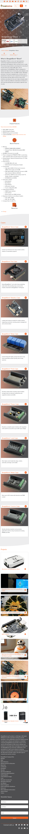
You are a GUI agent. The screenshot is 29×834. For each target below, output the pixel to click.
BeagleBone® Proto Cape (10, 369)
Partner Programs (5, 785)
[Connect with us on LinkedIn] (10, 1)
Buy (16, 6)
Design (4, 211)
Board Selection (4, 762)
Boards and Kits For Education (8, 763)
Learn (2, 778)
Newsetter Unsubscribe (6, 780)
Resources (3, 55)
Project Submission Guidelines (8, 786)
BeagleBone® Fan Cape (9, 261)
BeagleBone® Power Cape (10, 404)
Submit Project (4, 791)
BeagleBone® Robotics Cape (11, 298)
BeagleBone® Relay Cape (10, 334)
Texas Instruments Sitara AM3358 (8, 127)
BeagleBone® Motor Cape (10, 472)
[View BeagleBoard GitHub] (18, 1)
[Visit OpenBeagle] (15, 1)
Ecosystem (3, 768)
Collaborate (3, 766)
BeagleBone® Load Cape (10, 438)
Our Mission (3, 783)
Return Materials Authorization (8, 789)
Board (7, 50)
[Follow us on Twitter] (7, 1)
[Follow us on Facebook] (4, 1)
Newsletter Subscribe (6, 781)
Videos (2, 793)
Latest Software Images (6, 776)
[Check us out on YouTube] (13, 1)
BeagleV (3, 758)
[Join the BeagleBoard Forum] (21, 1)
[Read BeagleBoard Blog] (26, 1)
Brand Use (3, 765)
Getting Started (4, 775)
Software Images (13, 55)
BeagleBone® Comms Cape (11, 506)
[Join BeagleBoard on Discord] (24, 1)
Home (3, 50)
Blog (2, 760)
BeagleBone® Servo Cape (10, 227)
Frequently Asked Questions (7, 773)
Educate (3, 770)
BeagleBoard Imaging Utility (7, 757)
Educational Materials (6, 771)
